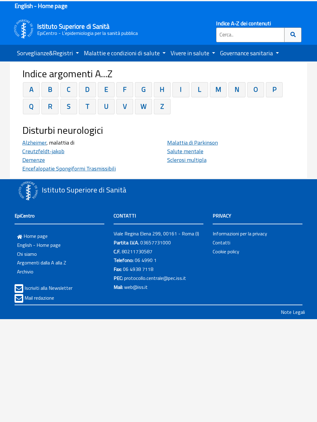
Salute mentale (185, 151)
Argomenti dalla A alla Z (41, 262)
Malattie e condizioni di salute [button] (122, 53)
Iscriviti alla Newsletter (48, 288)
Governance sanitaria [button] (247, 53)
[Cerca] (293, 34)
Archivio (25, 271)
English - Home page (41, 6)
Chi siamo (27, 254)
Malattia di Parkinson (192, 142)
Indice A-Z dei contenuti (243, 23)
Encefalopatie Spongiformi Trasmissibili (69, 168)
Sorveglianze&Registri (45, 53)
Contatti (221, 242)
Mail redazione (39, 298)
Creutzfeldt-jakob (43, 151)
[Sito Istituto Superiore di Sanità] (28, 190)
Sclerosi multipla (186, 160)
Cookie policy (226, 251)
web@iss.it (136, 287)
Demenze (33, 160)
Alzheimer (34, 142)
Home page (35, 236)
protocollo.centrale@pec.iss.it (155, 278)
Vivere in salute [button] (191, 53)
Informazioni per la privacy (240, 233)
